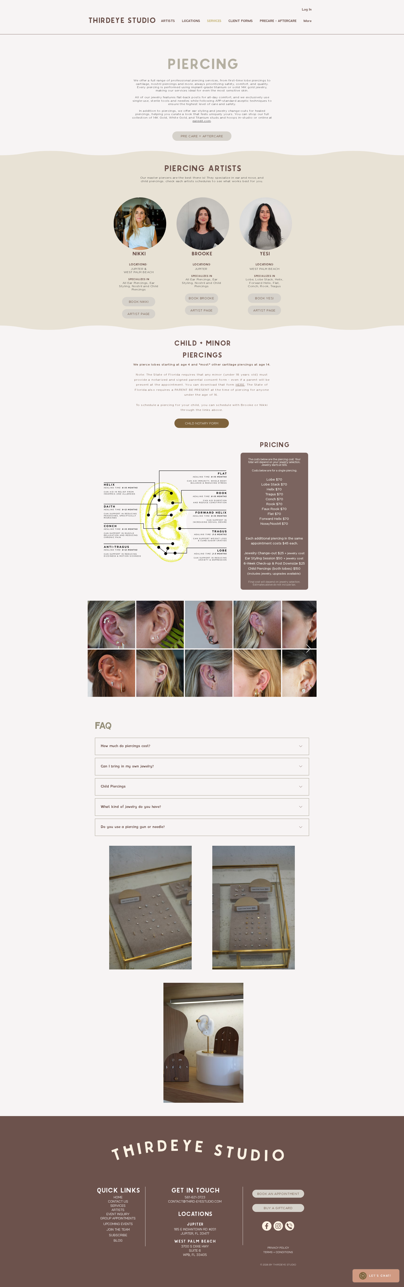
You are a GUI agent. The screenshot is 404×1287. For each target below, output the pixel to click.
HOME (118, 1197)
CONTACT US (118, 1201)
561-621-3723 (195, 1197)
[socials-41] (267, 1226)
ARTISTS (118, 1210)
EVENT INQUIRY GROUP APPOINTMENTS (118, 1216)
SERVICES (118, 1206)
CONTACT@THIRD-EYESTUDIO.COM (195, 1201)
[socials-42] (278, 1226)
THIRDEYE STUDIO (121, 20)
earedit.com (201, 120)
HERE (240, 384)
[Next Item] (308, 648)
